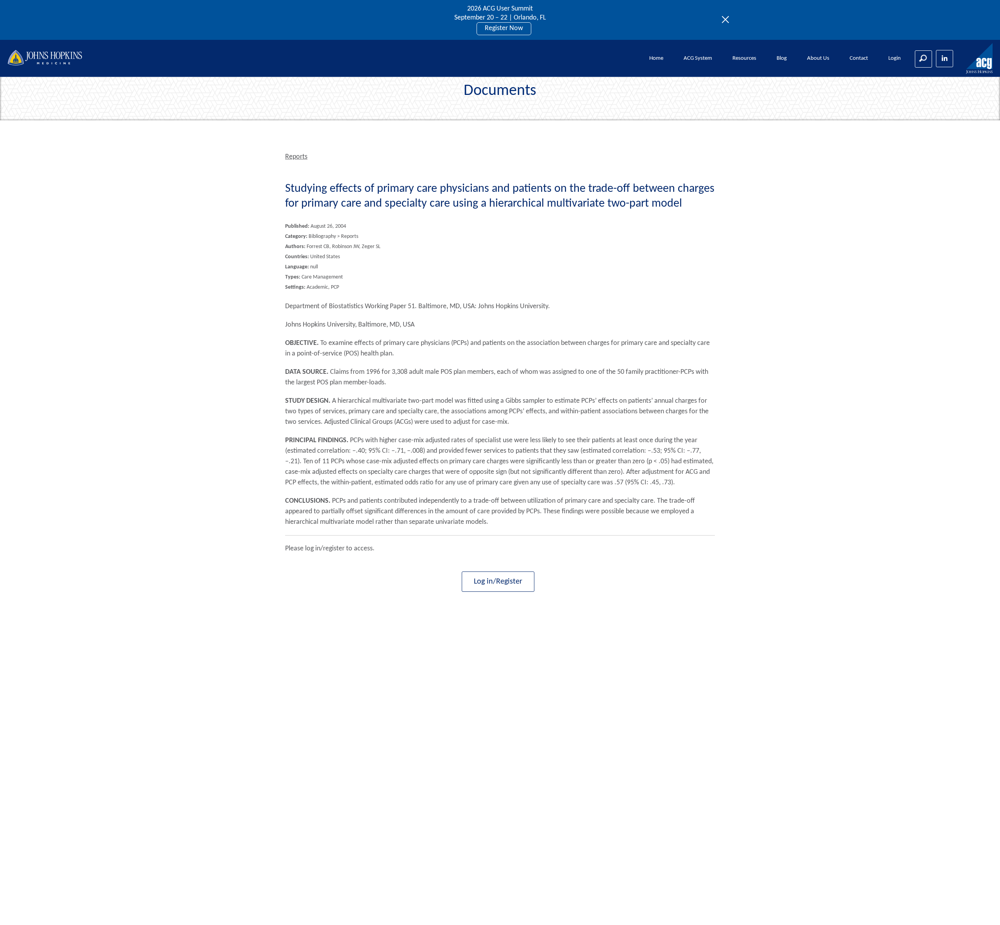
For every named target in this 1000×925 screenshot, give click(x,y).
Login (894, 58)
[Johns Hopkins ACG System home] (979, 59)
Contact (859, 58)
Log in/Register (498, 582)
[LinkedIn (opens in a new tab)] (944, 58)
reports (296, 157)
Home (656, 58)
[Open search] (923, 59)
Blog (782, 58)
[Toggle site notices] (727, 20)
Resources (744, 58)
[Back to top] (981, 909)
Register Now (504, 28)
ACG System (698, 58)
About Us (818, 58)
